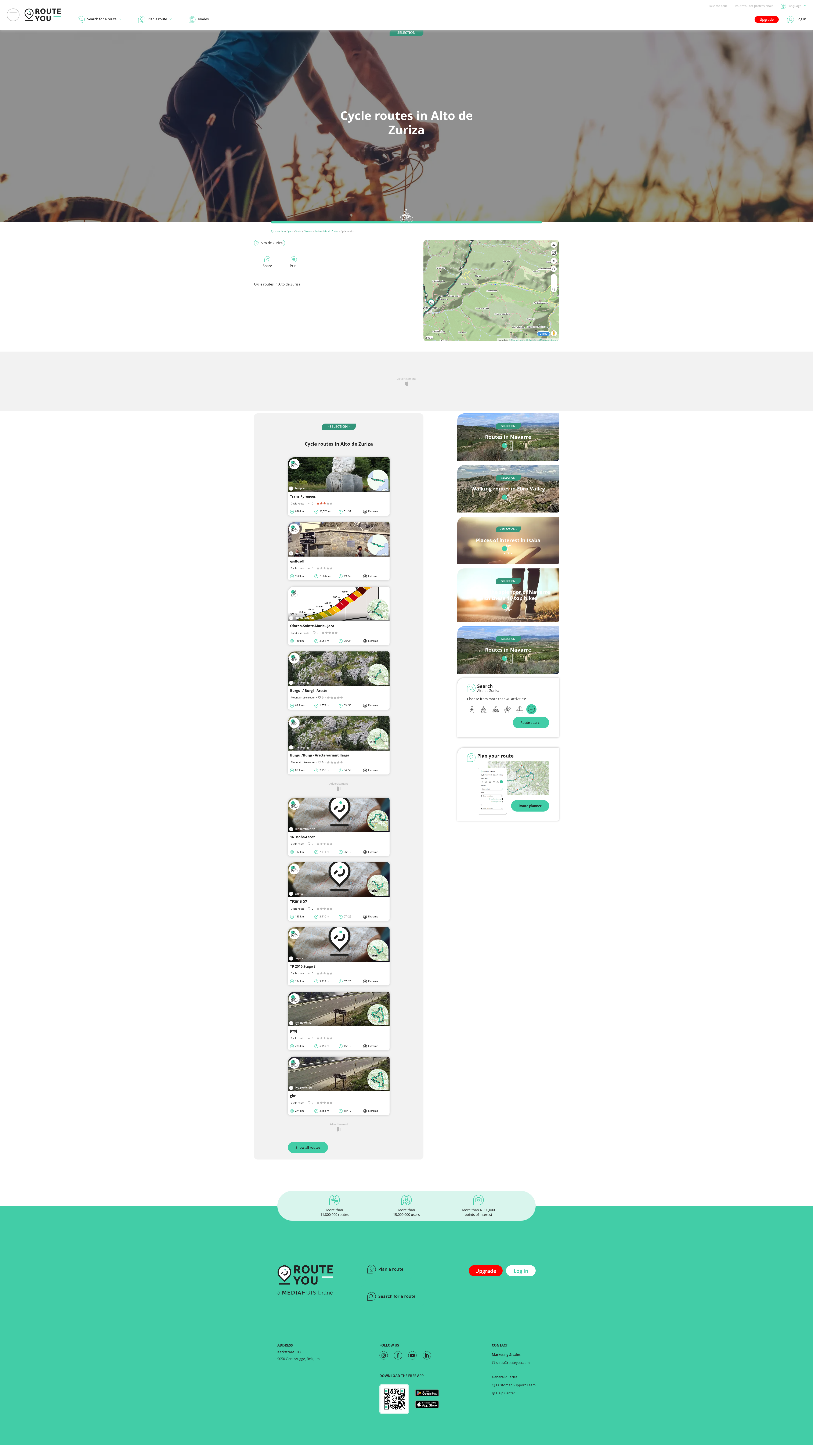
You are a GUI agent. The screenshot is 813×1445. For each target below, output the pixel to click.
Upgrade (767, 19)
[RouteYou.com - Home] (43, 14)
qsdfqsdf (297, 561)
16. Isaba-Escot (302, 837)
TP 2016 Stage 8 (302, 966)
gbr (293, 1095)
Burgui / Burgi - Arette (308, 690)
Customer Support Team (515, 1385)
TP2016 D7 (298, 901)
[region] (491, 290)
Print (294, 265)
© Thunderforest (517, 339)
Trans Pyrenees (303, 496)
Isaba (318, 231)
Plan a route (391, 1269)
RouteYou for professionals (754, 6)
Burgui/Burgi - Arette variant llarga (319, 755)
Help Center (505, 1393)
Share (267, 265)
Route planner (530, 806)
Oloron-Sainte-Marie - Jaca (312, 625)
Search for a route (397, 1296)
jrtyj (293, 1031)
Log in (521, 1270)
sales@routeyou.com (512, 1362)
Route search (531, 722)
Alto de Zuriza (330, 231)
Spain (290, 231)
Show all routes (308, 1147)
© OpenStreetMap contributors (542, 339)
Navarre (308, 231)
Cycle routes (278, 231)
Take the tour (717, 6)
